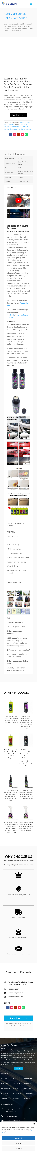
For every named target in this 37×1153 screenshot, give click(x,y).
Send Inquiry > (18, 115)
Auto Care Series (15, 14)
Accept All (18, 1138)
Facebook (10, 315)
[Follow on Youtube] (18, 134)
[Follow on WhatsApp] (26, 134)
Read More (18, 1068)
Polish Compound (15, 18)
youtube (10, 317)
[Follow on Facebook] (10, 134)
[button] (34, 1124)
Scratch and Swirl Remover (22, 129)
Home (5, 24)
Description (11, 187)
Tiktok (17, 315)
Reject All (18, 1143)
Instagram (25, 315)
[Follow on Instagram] (14, 134)
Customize (18, 1148)
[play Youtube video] (18, 200)
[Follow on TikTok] (22, 134)
